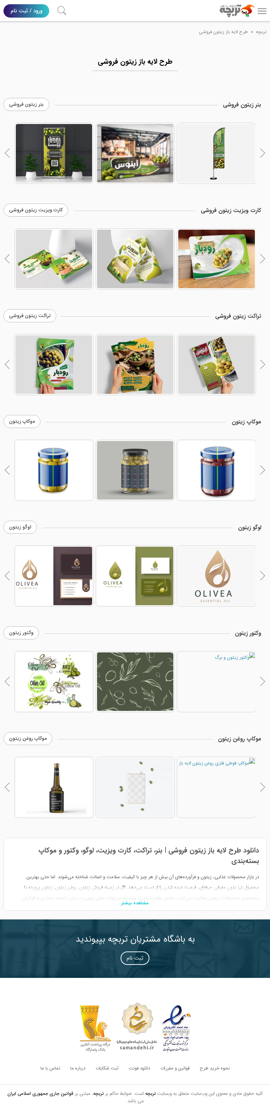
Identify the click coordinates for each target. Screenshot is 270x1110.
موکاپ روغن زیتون (28, 738)
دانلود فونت (139, 1068)
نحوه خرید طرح (215, 1068)
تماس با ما (50, 1068)
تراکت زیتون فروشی (30, 316)
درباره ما (77, 1068)
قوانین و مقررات (174, 1068)
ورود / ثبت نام (27, 11)
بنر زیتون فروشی (26, 104)
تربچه (261, 32)
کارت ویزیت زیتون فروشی (36, 210)
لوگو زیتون (20, 527)
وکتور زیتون (21, 633)
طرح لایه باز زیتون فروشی (223, 32)
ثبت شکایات (107, 1068)
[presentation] (7, 153)
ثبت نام (135, 958)
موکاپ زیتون (22, 421)
